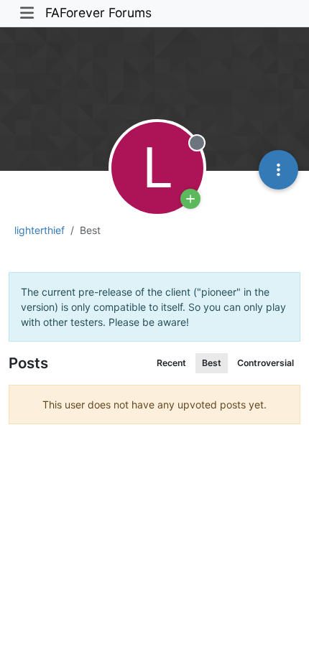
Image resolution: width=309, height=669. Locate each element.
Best (211, 362)
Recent (171, 362)
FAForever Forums (98, 12)
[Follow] (190, 199)
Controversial (265, 362)
